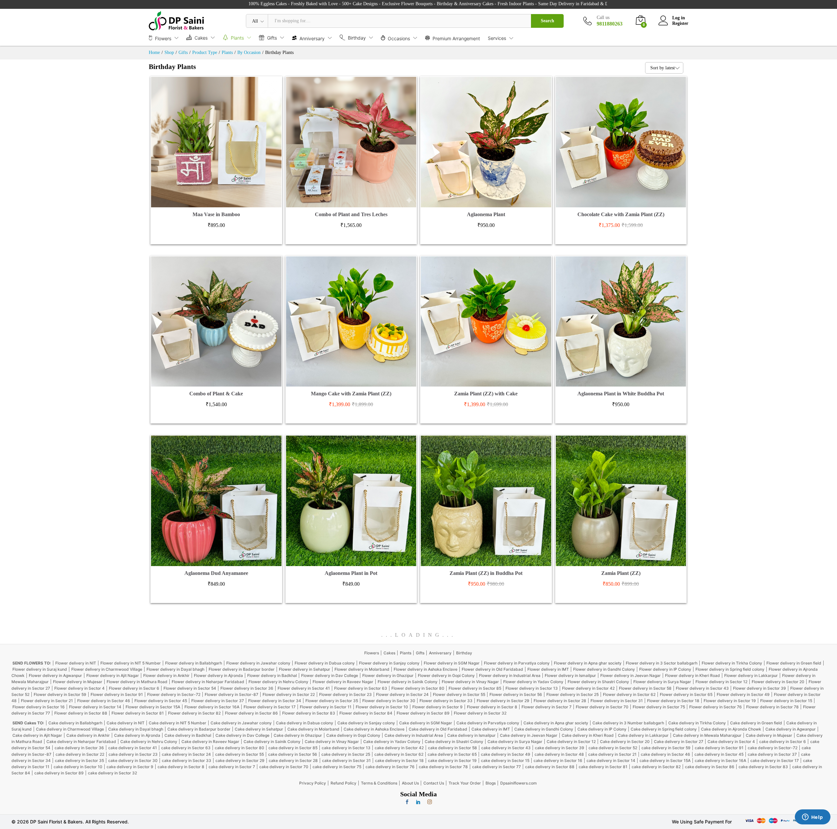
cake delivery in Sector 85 (292, 747)
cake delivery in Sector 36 (79, 747)
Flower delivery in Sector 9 (437, 706)
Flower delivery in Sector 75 (659, 706)
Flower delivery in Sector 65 (686, 694)
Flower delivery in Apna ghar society (588, 663)
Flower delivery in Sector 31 (616, 700)
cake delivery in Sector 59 (666, 747)
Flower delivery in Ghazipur (388, 675)
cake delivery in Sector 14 (611, 760)
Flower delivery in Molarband (361, 669)
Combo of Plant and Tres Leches (351, 214)
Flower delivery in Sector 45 (160, 700)
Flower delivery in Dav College (329, 675)
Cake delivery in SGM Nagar (425, 722)
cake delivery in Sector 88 (549, 766)
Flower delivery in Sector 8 (492, 706)
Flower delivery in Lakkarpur (751, 675)
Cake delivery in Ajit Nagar (37, 735)
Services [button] (497, 38)
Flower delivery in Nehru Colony (278, 681)
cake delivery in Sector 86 (709, 766)
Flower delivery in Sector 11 (325, 706)
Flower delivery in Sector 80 (417, 688)
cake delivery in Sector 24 (186, 754)
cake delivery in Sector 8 (181, 766)
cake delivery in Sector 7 (232, 766)
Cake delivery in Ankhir (88, 735)
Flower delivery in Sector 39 (759, 688)
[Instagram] (430, 802)
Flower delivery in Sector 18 (673, 700)
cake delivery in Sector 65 (452, 754)
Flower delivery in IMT (548, 669)
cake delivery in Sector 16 (558, 760)
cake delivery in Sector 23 (133, 754)
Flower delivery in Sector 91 (117, 694)
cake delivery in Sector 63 (186, 747)
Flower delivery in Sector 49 (743, 694)
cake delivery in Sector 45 (718, 754)
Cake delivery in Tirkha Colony (697, 722)
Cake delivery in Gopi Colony (353, 735)
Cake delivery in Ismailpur (471, 735)
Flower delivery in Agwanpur (55, 675)
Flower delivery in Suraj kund (39, 669)
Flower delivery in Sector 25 (572, 694)
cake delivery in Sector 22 (80, 754)
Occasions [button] (399, 38)
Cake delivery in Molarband (313, 729)
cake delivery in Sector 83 (763, 766)
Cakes (389, 652)
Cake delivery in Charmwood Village (70, 729)
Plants (405, 652)
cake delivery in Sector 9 (130, 766)
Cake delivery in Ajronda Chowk (731, 729)
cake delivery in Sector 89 (59, 772)
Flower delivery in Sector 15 (786, 700)
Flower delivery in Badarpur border (242, 669)
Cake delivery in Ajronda (137, 735)
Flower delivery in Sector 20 (778, 681)
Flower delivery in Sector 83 (308, 713)
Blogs (491, 783)
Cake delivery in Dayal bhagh (135, 729)
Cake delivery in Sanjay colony (366, 722)
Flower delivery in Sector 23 (345, 694)
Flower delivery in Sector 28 (560, 700)
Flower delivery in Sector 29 (503, 700)
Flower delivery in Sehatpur (304, 669)
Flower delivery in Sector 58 (645, 688)
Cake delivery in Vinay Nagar (332, 741)
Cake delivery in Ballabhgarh (75, 722)
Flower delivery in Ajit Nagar (112, 675)
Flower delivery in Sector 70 (602, 706)
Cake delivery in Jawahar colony (241, 722)
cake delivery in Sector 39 (559, 747)
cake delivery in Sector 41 (132, 747)
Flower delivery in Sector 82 (194, 713)
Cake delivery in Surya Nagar (514, 741)
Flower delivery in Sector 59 (60, 694)
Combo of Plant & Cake (216, 393)
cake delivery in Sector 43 (506, 747)
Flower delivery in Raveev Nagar (343, 681)
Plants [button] (237, 37)
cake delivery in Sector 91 (719, 747)
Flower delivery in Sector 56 (515, 694)
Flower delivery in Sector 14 (95, 706)
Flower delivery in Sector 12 (721, 681)
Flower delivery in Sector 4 (79, 688)
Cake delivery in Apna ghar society (555, 722)
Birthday (464, 652)
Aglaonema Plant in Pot (351, 573)
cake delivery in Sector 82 (656, 766)
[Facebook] (407, 802)
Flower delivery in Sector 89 (423, 713)
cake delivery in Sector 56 (292, 754)
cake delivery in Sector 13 (346, 747)
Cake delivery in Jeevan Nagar (528, 735)
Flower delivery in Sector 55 (459, 694)
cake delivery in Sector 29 (240, 760)
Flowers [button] (163, 38)
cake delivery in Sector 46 (665, 754)
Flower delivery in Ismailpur (570, 675)
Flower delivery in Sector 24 (402, 694)
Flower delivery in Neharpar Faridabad (208, 681)
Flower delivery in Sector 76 (715, 706)
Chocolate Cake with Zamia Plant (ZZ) (620, 214)
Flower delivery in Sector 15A (153, 706)
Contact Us (433, 783)
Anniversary (440, 652)
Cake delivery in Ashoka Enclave (374, 729)
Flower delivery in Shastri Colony (598, 681)
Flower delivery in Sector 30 (388, 700)
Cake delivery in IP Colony (601, 729)
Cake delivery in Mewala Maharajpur (707, 735)
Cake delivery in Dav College (242, 735)
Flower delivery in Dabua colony (325, 663)
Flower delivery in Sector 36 (246, 688)
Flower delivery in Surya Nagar (662, 681)
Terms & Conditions (379, 783)
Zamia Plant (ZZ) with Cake (486, 393)
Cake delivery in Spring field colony (664, 729)
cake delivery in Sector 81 (603, 766)
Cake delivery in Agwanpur (790, 729)
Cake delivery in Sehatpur (259, 729)
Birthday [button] (357, 37)
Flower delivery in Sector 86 (251, 713)
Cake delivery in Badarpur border (199, 729)
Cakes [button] (201, 37)
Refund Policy (343, 783)
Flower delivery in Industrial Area (509, 675)
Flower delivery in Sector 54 (189, 688)
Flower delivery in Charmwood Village (106, 669)
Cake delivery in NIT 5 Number (177, 722)
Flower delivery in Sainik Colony (407, 681)
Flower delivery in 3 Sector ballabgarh (661, 663)
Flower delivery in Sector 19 (730, 700)
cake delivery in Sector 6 (782, 741)
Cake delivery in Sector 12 (571, 741)
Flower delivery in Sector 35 (331, 700)
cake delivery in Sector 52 (613, 747)
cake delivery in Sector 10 (78, 766)
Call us (603, 17)
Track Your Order (465, 783)
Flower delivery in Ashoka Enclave (425, 669)
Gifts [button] (272, 37)
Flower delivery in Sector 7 (546, 706)
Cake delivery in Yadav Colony (391, 741)
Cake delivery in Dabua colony (304, 722)
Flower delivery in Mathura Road (137, 681)
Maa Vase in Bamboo (216, 214)
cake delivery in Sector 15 (505, 760)
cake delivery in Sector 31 (346, 760)
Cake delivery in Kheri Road (588, 735)
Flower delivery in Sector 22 (289, 694)
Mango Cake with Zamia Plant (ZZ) (351, 393)
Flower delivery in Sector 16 (38, 706)
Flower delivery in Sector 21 (47, 700)
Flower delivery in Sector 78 (772, 706)
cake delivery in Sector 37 (772, 754)
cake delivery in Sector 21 (612, 754)
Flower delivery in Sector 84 (365, 713)
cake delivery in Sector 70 (283, 766)
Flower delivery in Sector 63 (360, 688)
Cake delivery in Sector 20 (625, 741)
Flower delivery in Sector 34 (274, 700)
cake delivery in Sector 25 (345, 754)
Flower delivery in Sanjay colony (389, 663)
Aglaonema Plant (486, 214)
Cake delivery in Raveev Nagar (210, 741)
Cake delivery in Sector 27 (678, 741)
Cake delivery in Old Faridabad (438, 729)
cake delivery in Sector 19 (452, 760)
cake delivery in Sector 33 (186, 760)
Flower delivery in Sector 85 (475, 688)
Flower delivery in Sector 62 (629, 694)
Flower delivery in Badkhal (272, 675)
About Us (410, 783)
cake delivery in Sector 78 (443, 766)
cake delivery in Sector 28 (293, 760)
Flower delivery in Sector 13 (531, 688)
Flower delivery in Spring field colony (729, 669)
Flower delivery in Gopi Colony (446, 675)
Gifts (420, 652)
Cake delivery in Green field (756, 722)
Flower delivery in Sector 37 (217, 700)
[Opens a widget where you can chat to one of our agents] (812, 817)
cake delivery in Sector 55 (239, 754)
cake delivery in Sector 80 (239, 747)
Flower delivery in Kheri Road (692, 675)
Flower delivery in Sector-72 (173, 694)
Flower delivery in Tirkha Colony (732, 663)
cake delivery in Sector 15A (665, 760)
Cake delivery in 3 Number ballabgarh (628, 722)
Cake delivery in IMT (490, 729)
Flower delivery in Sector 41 (304, 688)
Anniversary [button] (312, 38)
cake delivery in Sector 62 (398, 754)
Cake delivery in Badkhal (187, 735)
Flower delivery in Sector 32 (480, 713)
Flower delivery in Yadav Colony (533, 681)
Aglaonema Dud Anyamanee (216, 573)
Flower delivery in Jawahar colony (258, 663)
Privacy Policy (312, 783)
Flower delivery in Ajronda (218, 675)
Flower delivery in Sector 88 (80, 713)
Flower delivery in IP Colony (665, 669)
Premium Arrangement (456, 38)
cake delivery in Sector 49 (505, 754)
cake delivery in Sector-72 (772, 747)
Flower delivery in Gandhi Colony (604, 669)
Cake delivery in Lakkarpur (643, 735)
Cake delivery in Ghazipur (298, 735)
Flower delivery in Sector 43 (702, 688)
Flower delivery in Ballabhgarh (193, 663)
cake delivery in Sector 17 (774, 760)
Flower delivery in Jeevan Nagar (630, 675)
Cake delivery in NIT (126, 722)
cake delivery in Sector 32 (112, 772)
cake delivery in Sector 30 (133, 760)
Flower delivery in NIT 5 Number (130, 663)
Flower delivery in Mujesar (77, 681)
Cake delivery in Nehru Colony (148, 741)
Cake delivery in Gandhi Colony (543, 729)
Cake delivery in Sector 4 (731, 741)
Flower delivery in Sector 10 (382, 706)
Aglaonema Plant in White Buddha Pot (620, 393)
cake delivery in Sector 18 (399, 760)
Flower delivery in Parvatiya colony (517, 663)
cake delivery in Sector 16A (720, 760)
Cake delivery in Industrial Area (413, 735)
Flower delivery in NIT (75, 663)
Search (547, 20)
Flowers (371, 652)
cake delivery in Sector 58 (452, 747)
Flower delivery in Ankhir (166, 675)
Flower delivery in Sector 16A (211, 706)
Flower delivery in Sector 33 (445, 700)
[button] (208, 203)
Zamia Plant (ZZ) (621, 573)
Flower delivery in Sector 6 (134, 688)
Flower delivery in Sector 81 (137, 713)
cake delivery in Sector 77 (496, 766)
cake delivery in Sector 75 (337, 766)
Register (680, 23)
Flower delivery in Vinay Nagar (470, 681)
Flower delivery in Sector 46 (103, 700)
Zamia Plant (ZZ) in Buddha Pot (486, 573)
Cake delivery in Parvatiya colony (487, 722)
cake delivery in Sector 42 (399, 747)
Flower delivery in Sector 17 (270, 706)
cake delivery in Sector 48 (559, 754)
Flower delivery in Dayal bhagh (175, 669)
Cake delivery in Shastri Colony (454, 741)
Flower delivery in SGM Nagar (452, 663)
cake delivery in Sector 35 (79, 760)
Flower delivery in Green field (793, 663)
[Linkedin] (418, 802)
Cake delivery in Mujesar (769, 735)
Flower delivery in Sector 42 (588, 688)
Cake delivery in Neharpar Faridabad (81, 741)
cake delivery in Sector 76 (390, 766)
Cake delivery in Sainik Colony (272, 741)
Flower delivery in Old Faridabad (492, 669)
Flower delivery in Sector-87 (231, 694)
